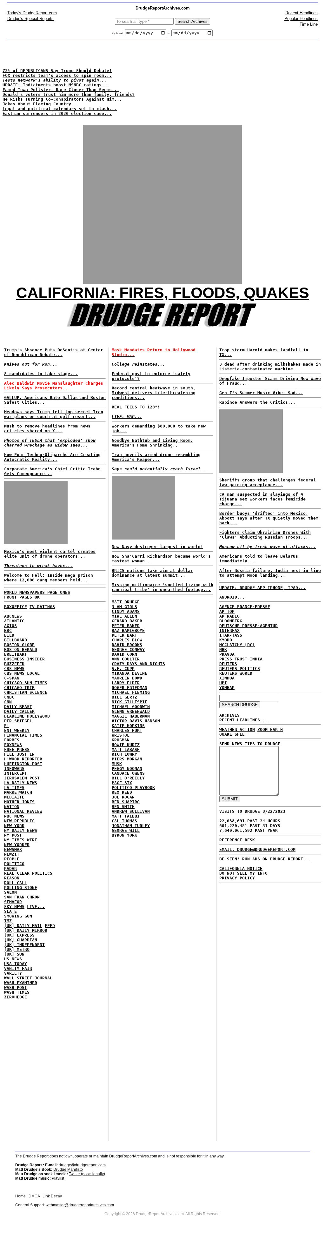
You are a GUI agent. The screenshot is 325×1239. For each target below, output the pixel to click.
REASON (11, 878)
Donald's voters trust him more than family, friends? (69, 94)
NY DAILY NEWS (20, 830)
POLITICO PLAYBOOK (133, 787)
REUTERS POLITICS (239, 668)
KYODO (225, 640)
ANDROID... (232, 597)
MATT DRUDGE (126, 602)
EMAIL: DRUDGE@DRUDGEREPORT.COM (257, 849)
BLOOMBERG (230, 621)
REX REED (122, 792)
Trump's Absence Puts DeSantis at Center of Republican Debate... (53, 352)
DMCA (34, 1196)
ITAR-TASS (230, 635)
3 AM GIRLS (124, 606)
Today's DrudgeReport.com (32, 12)
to (169, 33)
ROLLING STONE (20, 887)
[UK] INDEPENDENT (24, 944)
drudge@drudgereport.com (82, 1165)
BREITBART (15, 654)
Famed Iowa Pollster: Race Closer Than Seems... (61, 89)
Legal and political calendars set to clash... (60, 108)
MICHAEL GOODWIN (131, 706)
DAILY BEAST (18, 706)
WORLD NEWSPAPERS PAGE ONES (37, 592)
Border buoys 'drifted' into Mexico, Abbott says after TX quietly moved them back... (268, 518)
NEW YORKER (17, 844)
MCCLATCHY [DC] (237, 644)
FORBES (11, 740)
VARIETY (13, 973)
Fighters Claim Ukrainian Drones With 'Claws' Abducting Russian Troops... (265, 535)
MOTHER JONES (19, 801)
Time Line (309, 24)
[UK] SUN (14, 954)
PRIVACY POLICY (237, 878)
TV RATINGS (42, 606)
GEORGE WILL (126, 830)
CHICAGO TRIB (19, 687)
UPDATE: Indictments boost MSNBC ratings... (56, 85)
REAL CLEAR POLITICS (28, 873)
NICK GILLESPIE (129, 701)
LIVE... (36, 906)
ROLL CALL (15, 882)
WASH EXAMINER (20, 982)
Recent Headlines (301, 12)
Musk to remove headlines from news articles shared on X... (47, 428)
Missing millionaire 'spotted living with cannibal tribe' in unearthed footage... (162, 587)
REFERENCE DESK (237, 840)
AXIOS (10, 625)
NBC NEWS (14, 816)
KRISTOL (120, 735)
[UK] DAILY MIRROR (25, 930)
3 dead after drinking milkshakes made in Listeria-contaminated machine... (270, 366)
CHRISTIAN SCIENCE (25, 692)
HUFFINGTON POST (23, 763)
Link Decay (52, 1196)
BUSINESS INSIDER (24, 659)
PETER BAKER (126, 625)
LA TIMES (14, 787)
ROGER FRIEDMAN (129, 687)
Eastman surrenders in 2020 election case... (57, 113)
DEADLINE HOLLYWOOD (27, 716)
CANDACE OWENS (128, 773)
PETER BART (124, 635)
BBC (8, 630)
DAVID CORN (124, 654)
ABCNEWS (13, 616)
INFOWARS (14, 768)
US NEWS (13, 959)
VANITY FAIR (18, 968)
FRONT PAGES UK (22, 597)
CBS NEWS (14, 668)
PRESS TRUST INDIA (240, 659)
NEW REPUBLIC (19, 820)
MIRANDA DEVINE (129, 673)
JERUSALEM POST (22, 778)
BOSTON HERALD (20, 649)
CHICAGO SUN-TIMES (25, 682)
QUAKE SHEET (233, 734)
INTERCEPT (15, 773)
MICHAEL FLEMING (131, 692)
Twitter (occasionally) (87, 1174)
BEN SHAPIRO (126, 801)
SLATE (10, 911)
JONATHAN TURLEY (131, 825)
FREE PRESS (17, 749)
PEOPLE (11, 859)
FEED (50, 925)
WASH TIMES (17, 992)
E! (6, 725)
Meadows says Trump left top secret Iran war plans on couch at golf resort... (53, 414)
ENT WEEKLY (17, 730)
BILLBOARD (15, 640)
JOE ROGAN (123, 797)
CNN (8, 701)
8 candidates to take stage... (41, 373)
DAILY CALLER (19, 711)
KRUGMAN (120, 740)
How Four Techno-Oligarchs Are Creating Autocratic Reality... (52, 457)
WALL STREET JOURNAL (28, 978)
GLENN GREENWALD (131, 711)
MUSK (117, 763)
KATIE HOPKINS (128, 725)
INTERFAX (229, 630)
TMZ (8, 920)
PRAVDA (227, 654)
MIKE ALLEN (124, 616)
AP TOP (227, 611)
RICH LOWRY (124, 754)
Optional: (118, 33)
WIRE (32, 840)
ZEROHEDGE (15, 997)
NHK (223, 649)
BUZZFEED (14, 663)
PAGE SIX (122, 782)
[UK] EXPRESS (19, 935)
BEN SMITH (123, 806)
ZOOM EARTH (270, 729)
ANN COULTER (126, 659)
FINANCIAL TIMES (23, 735)
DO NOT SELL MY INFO (243, 873)
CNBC (9, 697)
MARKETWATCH (18, 792)
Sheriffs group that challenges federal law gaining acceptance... (267, 482)
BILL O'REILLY (128, 778)
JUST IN (26, 754)
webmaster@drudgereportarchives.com (80, 1205)
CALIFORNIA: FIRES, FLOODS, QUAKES (162, 292)
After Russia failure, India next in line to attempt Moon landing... (270, 573)
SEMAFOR (13, 901)
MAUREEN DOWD (127, 678)
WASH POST (15, 987)
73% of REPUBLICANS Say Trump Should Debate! (57, 70)
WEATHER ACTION (237, 729)
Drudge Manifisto (68, 1169)
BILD (9, 635)
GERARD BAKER (127, 621)
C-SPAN (11, 678)
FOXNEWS (13, 744)
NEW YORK (14, 825)
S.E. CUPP (123, 668)
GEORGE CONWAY (128, 649)
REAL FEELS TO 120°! (136, 407)
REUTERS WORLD (235, 673)
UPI (223, 682)
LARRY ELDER (126, 682)
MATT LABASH (126, 749)
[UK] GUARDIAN (20, 940)
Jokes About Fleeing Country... (41, 104)
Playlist (58, 1178)
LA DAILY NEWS (20, 782)
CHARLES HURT (127, 730)
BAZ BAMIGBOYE (128, 630)
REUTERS (228, 663)
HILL (9, 754)
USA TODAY (15, 963)
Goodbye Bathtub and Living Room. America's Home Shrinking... (152, 442)
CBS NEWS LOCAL (22, 673)
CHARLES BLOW (127, 640)
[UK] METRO (17, 949)
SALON (10, 892)
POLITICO (14, 863)
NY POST (13, 835)
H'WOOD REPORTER (23, 759)
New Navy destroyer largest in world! (157, 546)
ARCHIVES (229, 715)
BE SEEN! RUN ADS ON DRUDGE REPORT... (265, 859)
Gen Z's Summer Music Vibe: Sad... (261, 392)
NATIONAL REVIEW (23, 811)
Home (20, 1196)
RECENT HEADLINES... (243, 720)
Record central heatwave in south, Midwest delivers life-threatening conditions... (154, 393)
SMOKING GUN (18, 916)
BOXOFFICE (15, 606)
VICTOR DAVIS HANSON (136, 721)
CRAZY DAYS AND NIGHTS (138, 663)
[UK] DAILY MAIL (23, 925)
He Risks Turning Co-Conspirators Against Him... (62, 99)
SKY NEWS (14, 906)
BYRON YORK (124, 835)
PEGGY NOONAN (127, 768)
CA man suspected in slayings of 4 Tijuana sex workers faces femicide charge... (262, 499)
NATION (11, 806)
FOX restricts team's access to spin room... (57, 75)
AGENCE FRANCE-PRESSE (244, 606)
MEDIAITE (14, 797)
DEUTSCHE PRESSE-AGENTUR (248, 625)
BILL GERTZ (124, 697)
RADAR (10, 868)
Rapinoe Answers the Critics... (257, 402)
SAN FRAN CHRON (22, 897)
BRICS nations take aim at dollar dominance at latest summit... (152, 573)
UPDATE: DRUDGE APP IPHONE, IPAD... (262, 587)
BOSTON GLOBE (19, 644)
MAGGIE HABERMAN (131, 716)
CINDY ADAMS (126, 611)
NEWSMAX (13, 849)
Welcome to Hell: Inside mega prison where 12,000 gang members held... (48, 577)
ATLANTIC (14, 621)
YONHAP (227, 687)
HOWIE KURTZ (126, 744)
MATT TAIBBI (126, 816)
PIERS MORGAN (127, 759)
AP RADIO (229, 616)
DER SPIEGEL (18, 721)
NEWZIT (11, 854)
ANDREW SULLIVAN (131, 811)
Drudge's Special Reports (30, 18)
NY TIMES (14, 840)
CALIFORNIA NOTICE (240, 868)
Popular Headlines (301, 18)
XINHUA (227, 678)
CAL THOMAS (124, 820)
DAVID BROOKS (127, 644)
